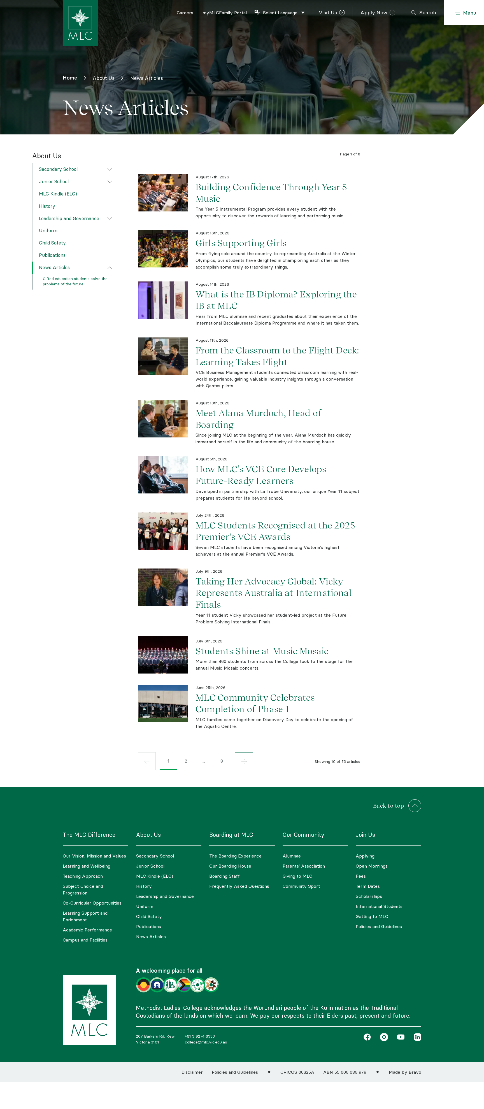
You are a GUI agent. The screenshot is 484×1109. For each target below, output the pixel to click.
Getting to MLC (372, 916)
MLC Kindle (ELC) (58, 194)
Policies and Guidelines (379, 926)
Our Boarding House (230, 866)
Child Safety (52, 243)
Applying (365, 856)
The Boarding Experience (235, 856)
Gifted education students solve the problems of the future (75, 281)
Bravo (415, 1072)
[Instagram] (383, 1037)
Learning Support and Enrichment (85, 916)
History (47, 206)
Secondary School (58, 169)
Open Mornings (372, 866)
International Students (379, 906)
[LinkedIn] (416, 1037)
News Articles (54, 267)
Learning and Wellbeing (86, 866)
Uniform (48, 231)
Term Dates (368, 886)
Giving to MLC (297, 876)
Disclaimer (192, 1072)
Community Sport (301, 886)
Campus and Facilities (85, 940)
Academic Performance (87, 930)
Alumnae (292, 856)
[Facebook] (367, 1037)
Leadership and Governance (69, 218)
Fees (361, 876)
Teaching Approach (83, 876)
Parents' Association (304, 866)
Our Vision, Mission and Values (94, 856)
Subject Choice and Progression (83, 889)
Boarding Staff (224, 876)
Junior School (54, 181)
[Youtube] (399, 1037)
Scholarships (369, 896)
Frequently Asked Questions (239, 886)
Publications (52, 255)
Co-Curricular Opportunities (92, 903)
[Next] (244, 761)
